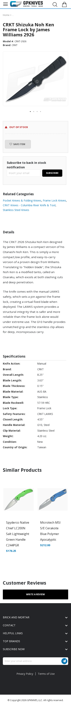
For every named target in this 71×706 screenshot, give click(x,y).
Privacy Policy (24, 674)
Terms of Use (46, 674)
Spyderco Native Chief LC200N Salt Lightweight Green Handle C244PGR (17, 533)
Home (6, 15)
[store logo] (26, 4)
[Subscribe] (64, 661)
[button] (30, 112)
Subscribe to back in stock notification (26, 165)
